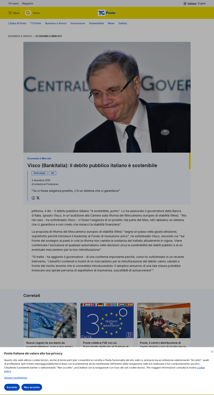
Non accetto (32, 387)
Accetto (12, 387)
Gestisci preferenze (15, 377)
